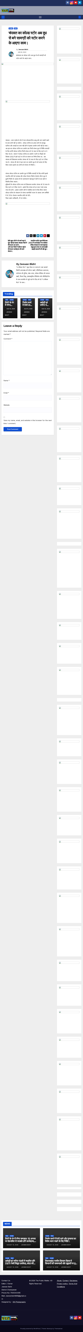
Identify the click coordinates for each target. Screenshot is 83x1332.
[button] (76, 17)
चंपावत (15, 28)
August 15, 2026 (13, 1245)
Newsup (49, 1328)
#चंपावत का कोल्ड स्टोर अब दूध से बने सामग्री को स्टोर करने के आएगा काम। (31, 56)
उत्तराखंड (11, 28)
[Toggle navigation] (40, 17)
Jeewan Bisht (23, 49)
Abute (59, 1281)
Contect (66, 1281)
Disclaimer (73, 1281)
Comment (8, 339)
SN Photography (19, 1302)
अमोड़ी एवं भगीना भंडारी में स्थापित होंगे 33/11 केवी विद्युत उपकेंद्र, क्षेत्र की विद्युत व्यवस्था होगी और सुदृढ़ (20, 1263)
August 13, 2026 (53, 1267)
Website (7, 405)
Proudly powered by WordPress (30, 1328)
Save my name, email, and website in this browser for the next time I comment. (28, 421)
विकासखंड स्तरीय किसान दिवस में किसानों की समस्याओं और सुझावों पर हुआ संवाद (61, 1263)
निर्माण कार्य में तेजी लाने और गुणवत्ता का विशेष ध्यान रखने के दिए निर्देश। (60, 1240)
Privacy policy (62, 1284)
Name (7, 381)
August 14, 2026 (13, 1267)
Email (6, 393)
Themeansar (58, 1328)
